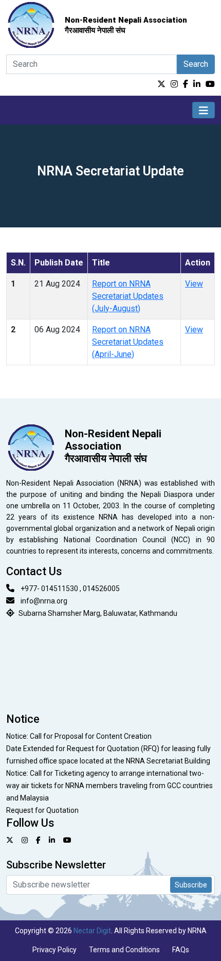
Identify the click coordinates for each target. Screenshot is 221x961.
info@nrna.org (44, 601)
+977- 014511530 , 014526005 (70, 588)
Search (195, 64)
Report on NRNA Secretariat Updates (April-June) (127, 342)
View (194, 284)
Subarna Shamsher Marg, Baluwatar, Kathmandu (98, 613)
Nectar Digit (92, 931)
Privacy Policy (54, 950)
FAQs (180, 950)
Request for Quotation (42, 810)
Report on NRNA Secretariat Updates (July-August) (127, 296)
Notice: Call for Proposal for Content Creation (79, 736)
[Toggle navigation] (203, 110)
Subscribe (191, 884)
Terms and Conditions (124, 950)
